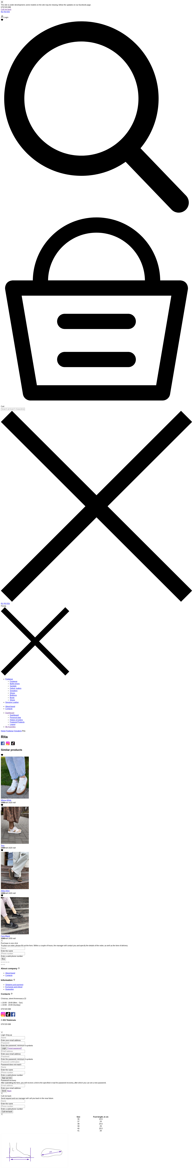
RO (5, 12)
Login (3, 1035)
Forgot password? (15, 1048)
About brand (10, 973)
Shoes (12, 693)
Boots (12, 698)
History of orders (16, 720)
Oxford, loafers (15, 688)
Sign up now (7, 1078)
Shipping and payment (14, 985)
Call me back (6, 9)
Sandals (13, 686)
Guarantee (9, 989)
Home (3, 731)
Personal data (15, 717)
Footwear (13, 681)
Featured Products (17, 722)
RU (2, 12)
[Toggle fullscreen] (6, 962)
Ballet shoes (15, 684)
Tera (2, 846)
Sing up (9, 1035)
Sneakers (13, 691)
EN (8, 12)
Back (9, 1091)
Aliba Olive (5, 891)
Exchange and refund (13, 987)
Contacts (8, 975)
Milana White (6, 800)
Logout (12, 724)
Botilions (13, 695)
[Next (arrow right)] (4, 964)
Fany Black (5, 936)
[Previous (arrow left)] (2, 964)
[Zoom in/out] (8, 962)
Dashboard (9, 713)
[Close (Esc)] (2, 962)
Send (4, 1091)
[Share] (4, 962)
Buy (3, 959)
